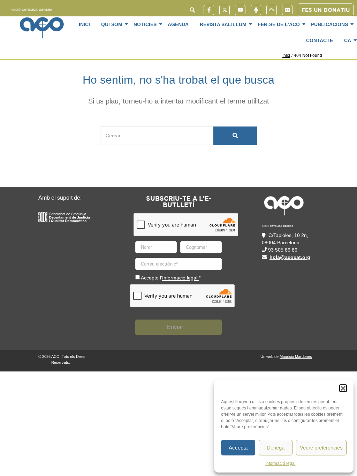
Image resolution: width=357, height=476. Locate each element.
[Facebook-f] (209, 10)
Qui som (111, 24)
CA (347, 40)
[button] (343, 388)
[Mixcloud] (271, 10)
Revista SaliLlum (223, 24)
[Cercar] (235, 135)
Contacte (319, 40)
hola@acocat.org (289, 257)
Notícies (145, 24)
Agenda (178, 24)
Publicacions (329, 24)
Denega (275, 448)
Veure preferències (321, 448)
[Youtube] (240, 10)
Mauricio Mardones (296, 356)
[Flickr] (287, 10)
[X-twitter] (224, 10)
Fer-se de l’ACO (279, 24)
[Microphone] (256, 10)
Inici (84, 24)
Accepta (238, 448)
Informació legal (280, 463)
